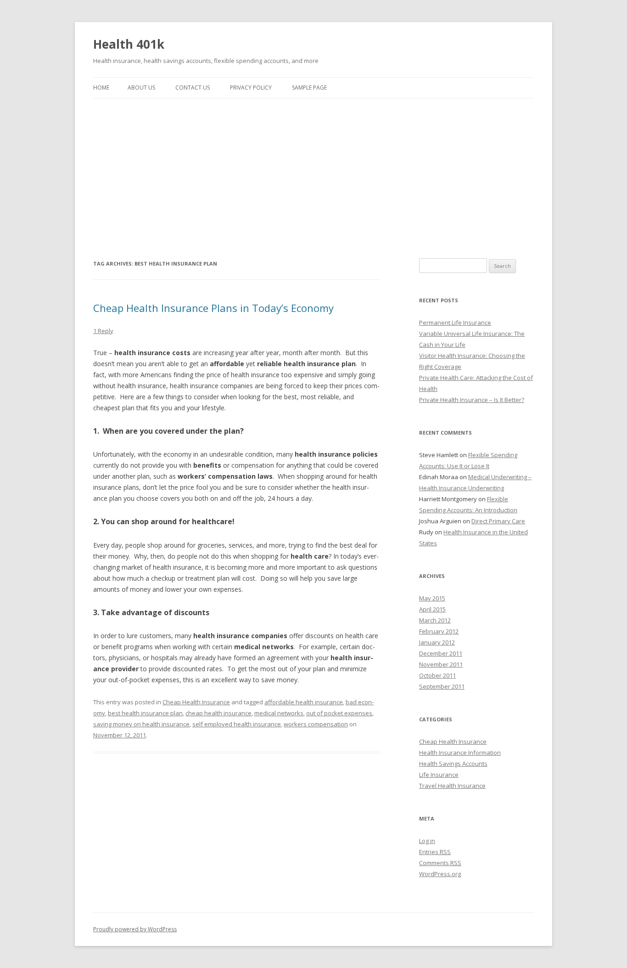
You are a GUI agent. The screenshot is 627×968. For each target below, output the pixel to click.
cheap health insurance (218, 713)
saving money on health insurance (141, 724)
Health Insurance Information (460, 752)
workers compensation (316, 724)
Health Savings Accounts (453, 763)
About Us (141, 87)
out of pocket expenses (339, 713)
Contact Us (192, 87)
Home (101, 87)
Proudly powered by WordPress (135, 929)
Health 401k (128, 44)
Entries (435, 852)
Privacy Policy (251, 87)
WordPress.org (440, 874)
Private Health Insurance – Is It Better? (471, 400)
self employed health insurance (236, 724)
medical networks (278, 713)
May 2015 (432, 598)
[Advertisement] (313, 167)
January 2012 (437, 642)
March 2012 (435, 620)
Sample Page (309, 87)
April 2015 (432, 609)
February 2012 (439, 631)
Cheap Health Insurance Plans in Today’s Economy (213, 308)
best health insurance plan (145, 713)
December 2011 (440, 653)
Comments (440, 863)
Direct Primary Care (498, 521)
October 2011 (437, 675)
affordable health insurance (303, 702)
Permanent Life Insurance (455, 322)
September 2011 (442, 686)
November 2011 (441, 664)
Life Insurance (439, 774)
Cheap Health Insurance (196, 702)
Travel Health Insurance (452, 785)
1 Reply (103, 331)
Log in (427, 841)
